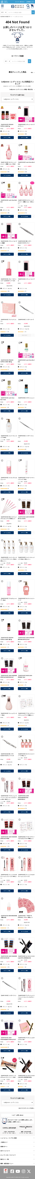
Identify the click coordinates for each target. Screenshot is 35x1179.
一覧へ (31, 72)
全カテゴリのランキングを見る (26, 1108)
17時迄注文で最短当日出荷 (25, 1127)
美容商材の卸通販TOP (5, 16)
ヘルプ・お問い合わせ (17, 1115)
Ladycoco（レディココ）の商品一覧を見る (21, 89)
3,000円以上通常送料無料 (9, 1128)
